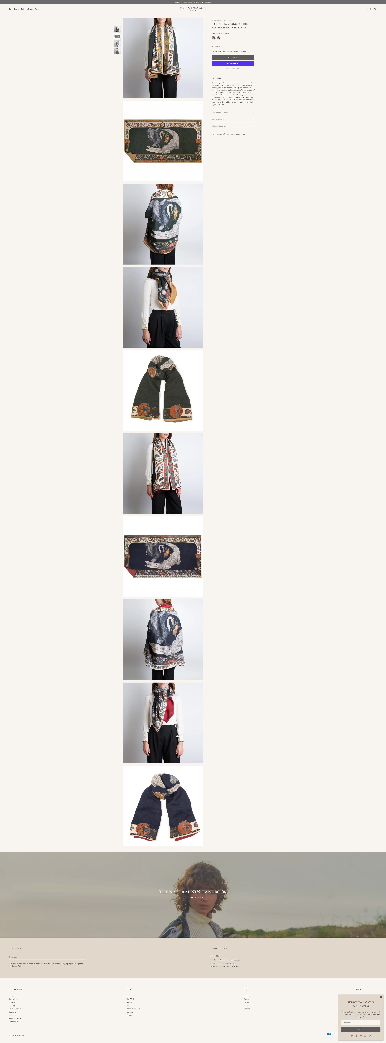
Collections (29, 9)
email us (237, 960)
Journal (129, 1002)
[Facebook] (356, 1035)
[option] (117, 29)
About (37, 9)
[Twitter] (352, 1035)
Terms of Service (15, 1018)
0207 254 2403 (229, 964)
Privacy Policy (361, 1017)
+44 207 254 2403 (232, 966)
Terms (246, 1005)
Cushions (12, 1012)
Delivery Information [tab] (220, 126)
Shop (10, 9)
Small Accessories (15, 1009)
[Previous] (117, 23)
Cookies (247, 1009)
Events (129, 1015)
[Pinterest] (370, 1035)
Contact (130, 1012)
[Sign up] (84, 957)
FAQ (217, 956)
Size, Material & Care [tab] (220, 112)
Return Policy (13, 1021)
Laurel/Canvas (214, 38)
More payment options (233, 69)
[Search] (367, 9)
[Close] (381, 997)
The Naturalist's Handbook (222, 20)
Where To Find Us (133, 1009)
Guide (23, 9)
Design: (220, 33)
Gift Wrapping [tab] (217, 119)
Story (129, 996)
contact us (242, 134)
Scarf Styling (131, 999)
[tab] (233, 95)
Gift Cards (12, 1015)
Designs (12, 996)
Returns (246, 999)
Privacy (246, 1002)
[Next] (117, 57)
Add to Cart (233, 57)
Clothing (12, 1005)
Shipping (225, 51)
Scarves (16, 9)
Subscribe (361, 1029)
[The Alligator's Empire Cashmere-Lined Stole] (117, 29)
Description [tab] (216, 78)
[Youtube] (361, 1035)
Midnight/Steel (218, 38)
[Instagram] (365, 1035)
